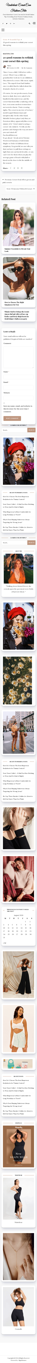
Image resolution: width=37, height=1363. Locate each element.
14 (21, 928)
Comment (7, 343)
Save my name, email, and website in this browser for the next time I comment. (17, 409)
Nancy (9, 65)
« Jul (4, 943)
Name (6, 372)
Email (6, 382)
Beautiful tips (8, 54)
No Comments (28, 68)
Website (6, 393)
